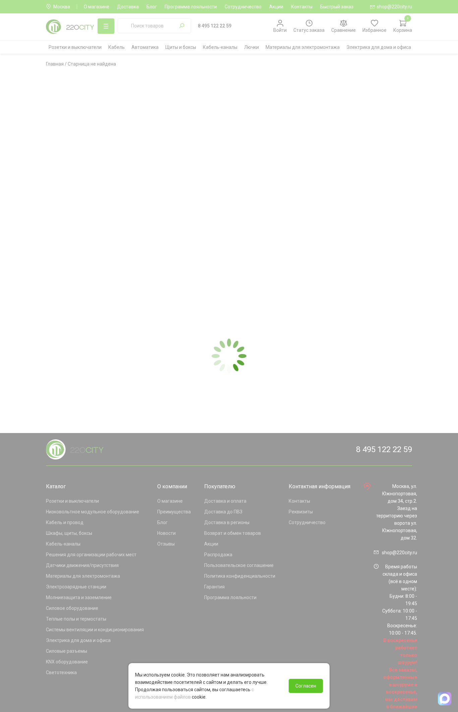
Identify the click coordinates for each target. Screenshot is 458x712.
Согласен (305, 686)
